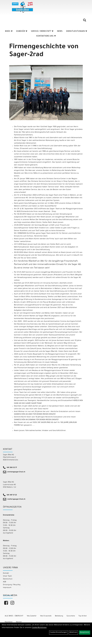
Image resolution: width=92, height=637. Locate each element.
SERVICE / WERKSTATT (41, 31)
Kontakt (6, 573)
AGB (4, 582)
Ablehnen (73, 632)
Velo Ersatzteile (45, 616)
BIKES (7, 31)
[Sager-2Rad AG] (22, 7)
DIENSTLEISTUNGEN (75, 31)
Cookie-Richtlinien (39, 628)
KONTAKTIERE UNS (45, 36)
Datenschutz (7, 579)
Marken (19, 622)
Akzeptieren (84, 632)
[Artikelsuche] (84, 21)
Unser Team (7, 576)
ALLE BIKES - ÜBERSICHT (14, 616)
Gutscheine (71, 616)
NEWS (60, 31)
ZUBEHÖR (20, 31)
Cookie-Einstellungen (58, 632)
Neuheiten (8, 622)
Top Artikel (82, 616)
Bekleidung (59, 616)
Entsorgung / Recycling (11, 585)
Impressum (7, 588)
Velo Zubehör (32, 616)
